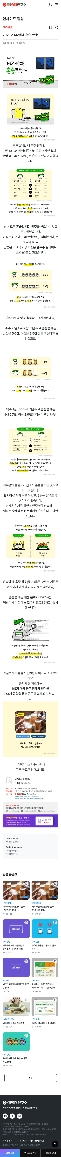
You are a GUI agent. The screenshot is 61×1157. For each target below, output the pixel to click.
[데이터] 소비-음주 (27, 764)
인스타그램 (5, 1116)
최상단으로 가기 (55, 1144)
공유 (56, 27)
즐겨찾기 (51, 27)
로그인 (50, 5)
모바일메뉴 (56, 5)
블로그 (19, 1116)
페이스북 (12, 1116)
